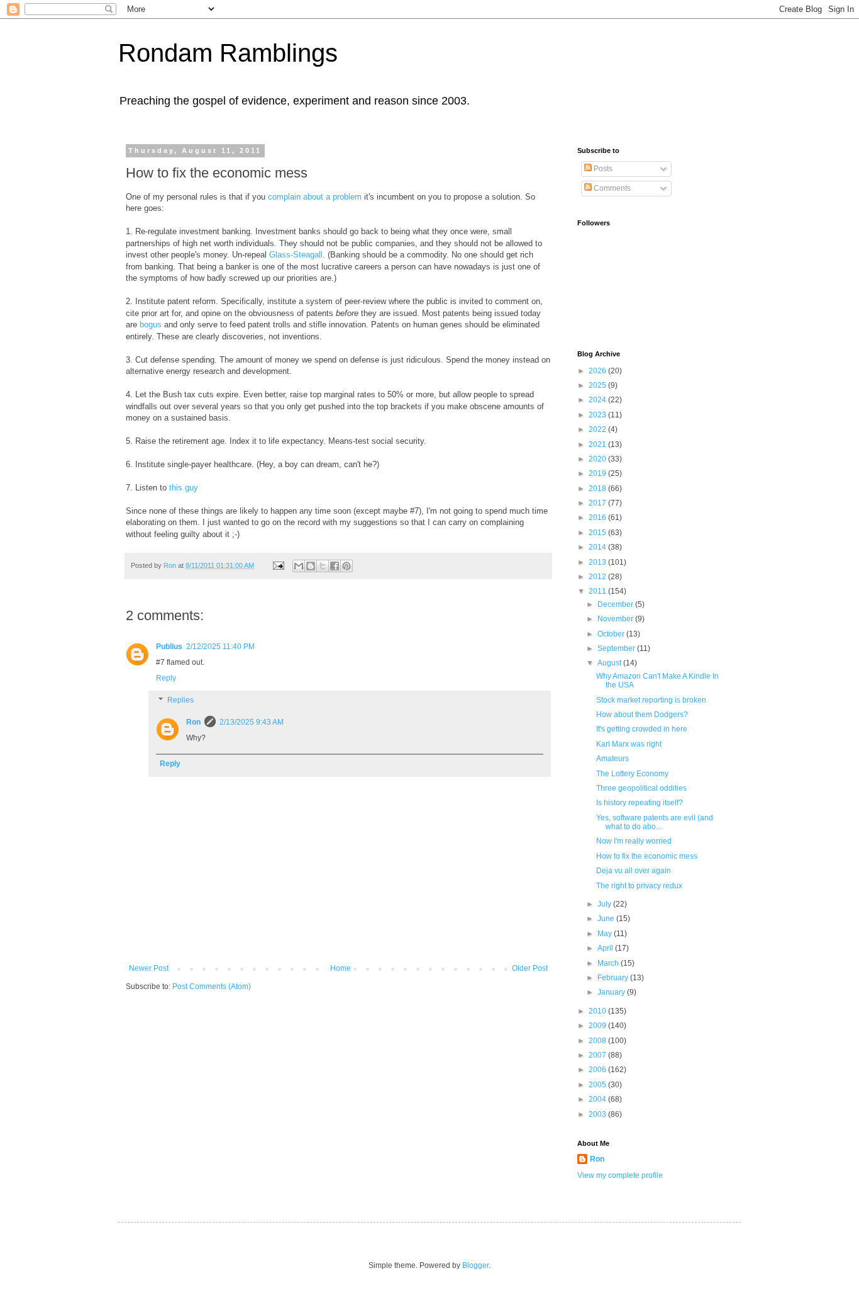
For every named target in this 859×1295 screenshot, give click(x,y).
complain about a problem (315, 196)
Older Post (530, 968)
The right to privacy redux (639, 885)
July (605, 904)
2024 (598, 399)
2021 (598, 444)
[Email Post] (278, 565)
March (609, 963)
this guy (183, 487)
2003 (598, 1114)
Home (340, 968)
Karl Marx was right (629, 744)
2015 (598, 532)
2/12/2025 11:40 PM (220, 646)
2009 (598, 1025)
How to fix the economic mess (646, 856)
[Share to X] (322, 566)
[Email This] (298, 566)
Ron (193, 722)
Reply (166, 678)
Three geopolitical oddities (641, 788)
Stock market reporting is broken (651, 700)
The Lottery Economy (632, 773)
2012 (598, 576)
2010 (598, 1011)
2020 (598, 459)
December (616, 604)
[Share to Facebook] (334, 566)
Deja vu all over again (633, 870)
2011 (598, 591)
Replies (180, 700)
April (606, 948)
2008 (598, 1040)
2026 (598, 370)
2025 (598, 385)
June (606, 918)
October (611, 634)
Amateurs (612, 758)
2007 (598, 1055)
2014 (598, 547)
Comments (611, 188)
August (610, 663)
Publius (169, 646)
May (605, 933)
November (616, 618)
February (613, 977)
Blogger (475, 1265)
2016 (598, 517)
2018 (598, 488)
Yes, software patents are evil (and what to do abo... (654, 822)
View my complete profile (620, 1175)
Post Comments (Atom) (211, 986)
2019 (598, 473)
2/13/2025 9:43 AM (251, 722)
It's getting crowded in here (641, 729)
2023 (598, 414)
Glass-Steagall (296, 254)
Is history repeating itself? (639, 802)
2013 (598, 562)
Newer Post (149, 968)
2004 (598, 1099)
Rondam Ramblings (228, 53)
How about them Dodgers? (642, 714)
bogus (151, 324)
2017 (598, 503)
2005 (598, 1084)
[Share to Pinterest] (346, 566)
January (612, 992)
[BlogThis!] (310, 566)
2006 (598, 1069)
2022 (598, 429)
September (617, 648)
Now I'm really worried (634, 841)
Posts (602, 168)
